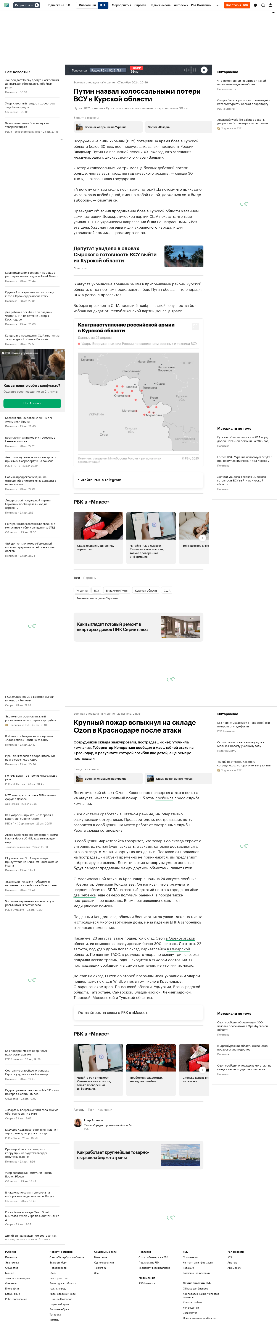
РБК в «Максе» (92, 501)
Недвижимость (226, 89)
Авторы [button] (79, 1109)
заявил (153, 146)
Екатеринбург (58, 1262)
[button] (255, 5)
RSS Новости (146, 1283)
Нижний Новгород (61, 1299)
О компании (190, 1257)
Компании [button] (105, 1109)
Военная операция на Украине (94, 82)
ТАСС (115, 954)
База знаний (12, 1293)
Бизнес (9, 1273)
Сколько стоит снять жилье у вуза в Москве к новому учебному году (240, 743)
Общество (11, 111)
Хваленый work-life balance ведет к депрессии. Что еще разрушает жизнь (242, 121)
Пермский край (59, 1304)
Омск (53, 1273)
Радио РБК (23, 5)
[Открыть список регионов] (255, 5)
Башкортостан (59, 1278)
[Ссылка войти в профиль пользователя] (270, 4)
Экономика (12, 803)
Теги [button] (77, 577)
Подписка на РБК (148, 1262)
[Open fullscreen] (195, 326)
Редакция (188, 1267)
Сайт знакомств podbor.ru (199, 1318)
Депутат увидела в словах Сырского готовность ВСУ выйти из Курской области (115, 254)
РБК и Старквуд (14, 909)
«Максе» (139, 1012)
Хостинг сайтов (192, 1302)
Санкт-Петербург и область (67, 1257)
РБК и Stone (12, 1138)
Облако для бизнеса (195, 1288)
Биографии (12, 1288)
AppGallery (234, 1267)
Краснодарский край (63, 1293)
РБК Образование (16, 1299)
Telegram (113, 480)
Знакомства (190, 1312)
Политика (11, 92)
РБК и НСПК (12, 465)
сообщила (164, 797)
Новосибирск (58, 1267)
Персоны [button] (90, 577)
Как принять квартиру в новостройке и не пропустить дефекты (243, 724)
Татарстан (56, 1314)
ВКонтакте (100, 1257)
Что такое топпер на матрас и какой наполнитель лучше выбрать (241, 82)
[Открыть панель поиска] (263, 5)
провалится (111, 294)
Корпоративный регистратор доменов (201, 1295)
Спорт (9, 705)
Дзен (97, 1273)
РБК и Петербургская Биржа (22, 131)
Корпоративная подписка (154, 1267)
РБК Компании (14, 1059)
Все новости (16, 72)
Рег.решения (191, 1307)
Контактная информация (198, 1262)
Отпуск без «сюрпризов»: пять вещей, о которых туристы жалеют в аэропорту (244, 101)
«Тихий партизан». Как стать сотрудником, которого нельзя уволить (244, 763)
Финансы (10, 1283)
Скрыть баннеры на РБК (153, 1257)
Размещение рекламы (196, 1273)
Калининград (58, 1288)
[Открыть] (32, 5)
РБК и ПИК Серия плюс (19, 823)
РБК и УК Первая (15, 784)
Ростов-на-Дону (59, 1309)
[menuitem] (58, 5)
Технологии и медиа (17, 846)
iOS (229, 1257)
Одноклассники (104, 1262)
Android (232, 1262)
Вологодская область (63, 1283)
